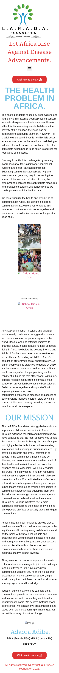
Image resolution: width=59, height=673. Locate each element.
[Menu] (29, 68)
